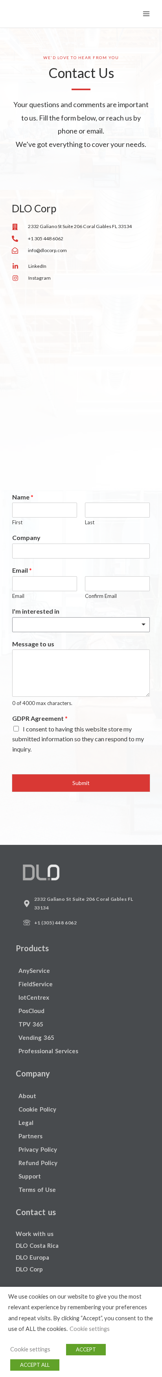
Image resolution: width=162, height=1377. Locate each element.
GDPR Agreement (40, 718)
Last (89, 522)
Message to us (33, 644)
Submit (81, 782)
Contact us (36, 1212)
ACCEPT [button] (86, 1349)
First (17, 522)
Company (26, 537)
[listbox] (81, 624)
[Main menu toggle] (146, 14)
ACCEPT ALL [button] (35, 1365)
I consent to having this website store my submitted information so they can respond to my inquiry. (78, 739)
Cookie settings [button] (90, 1328)
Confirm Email (101, 596)
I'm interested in (35, 611)
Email (22, 570)
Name (22, 497)
